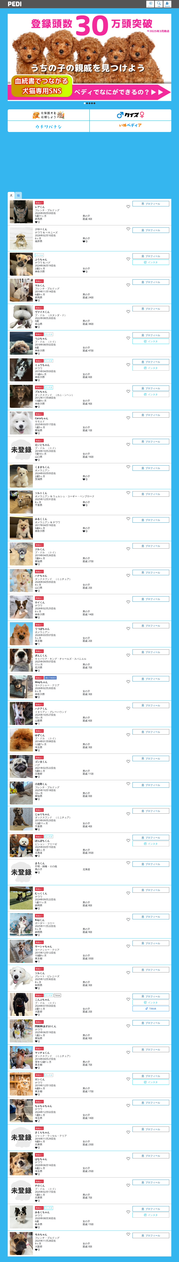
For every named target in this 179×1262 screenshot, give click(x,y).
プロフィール (152, 203)
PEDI (15, 4)
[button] (84, 103)
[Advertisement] (89, 162)
